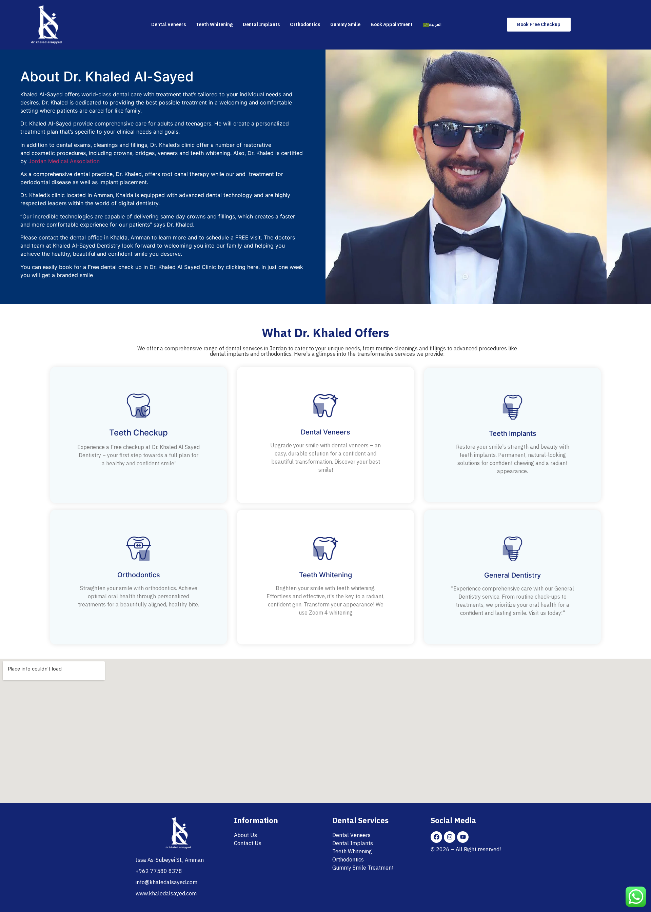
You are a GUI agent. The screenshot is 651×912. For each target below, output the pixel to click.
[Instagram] (449, 837)
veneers (168, 153)
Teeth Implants (512, 433)
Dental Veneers (168, 24)
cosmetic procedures (59, 153)
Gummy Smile (345, 24)
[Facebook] (436, 837)
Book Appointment (392, 24)
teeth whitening (210, 153)
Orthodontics (305, 24)
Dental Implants (261, 24)
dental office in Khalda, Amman (110, 237)
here (252, 267)
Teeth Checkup (138, 433)
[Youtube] (463, 837)
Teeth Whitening (214, 24)
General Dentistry (512, 575)
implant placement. (123, 182)
